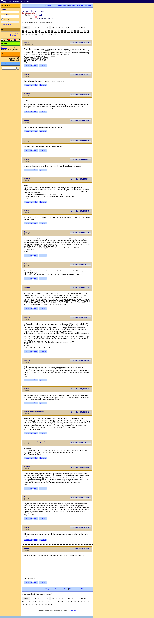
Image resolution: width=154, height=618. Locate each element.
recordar (6, 19)
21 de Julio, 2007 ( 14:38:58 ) (80, 121)
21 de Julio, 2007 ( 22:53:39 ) (80, 287)
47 (36, 35)
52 (52, 35)
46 (33, 35)
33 (59, 31)
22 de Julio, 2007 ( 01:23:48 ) (80, 389)
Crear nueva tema (61, 5)
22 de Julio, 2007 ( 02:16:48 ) (80, 528)
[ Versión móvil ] (25, 1)
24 (29, 31)
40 (81, 31)
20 (85, 27)
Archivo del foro (12, 37)
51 (49, 35)
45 (29, 35)
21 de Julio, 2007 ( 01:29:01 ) (80, 75)
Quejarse (43, 66)
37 (72, 31)
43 (23, 35)
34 (62, 31)
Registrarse (14, 35)
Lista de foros (86, 5)
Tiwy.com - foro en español (33, 11)
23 (26, 31)
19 (82, 27)
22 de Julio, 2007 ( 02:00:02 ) (80, 412)
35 (65, 31)
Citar (35, 66)
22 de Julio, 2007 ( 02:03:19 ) (80, 442)
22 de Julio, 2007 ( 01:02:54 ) (80, 360)
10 (53, 27)
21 (88, 27)
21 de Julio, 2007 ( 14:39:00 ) (80, 140)
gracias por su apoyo (45, 18)
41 (85, 31)
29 (46, 31)
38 (75, 31)
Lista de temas (74, 5)
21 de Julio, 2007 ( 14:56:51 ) (80, 159)
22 (23, 31)
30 (49, 31)
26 (36, 31)
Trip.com (4, 48)
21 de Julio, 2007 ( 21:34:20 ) (80, 232)
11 (56, 27)
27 (39, 31)
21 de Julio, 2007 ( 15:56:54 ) (80, 179)
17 (75, 27)
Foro (16, 33)
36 (68, 31)
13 (62, 27)
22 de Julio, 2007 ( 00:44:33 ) (80, 318)
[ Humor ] (16, 1)
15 (69, 27)
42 (88, 31)
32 (55, 31)
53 (55, 35)
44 (26, 35)
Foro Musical (36, 15)
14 (66, 27)
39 (78, 31)
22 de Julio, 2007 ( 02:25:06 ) (80, 549)
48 (39, 35)
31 (52, 31)
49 (42, 35)
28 (42, 31)
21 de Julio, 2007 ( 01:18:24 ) (80, 42)
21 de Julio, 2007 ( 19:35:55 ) (80, 211)
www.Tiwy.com (71, 610)
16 (72, 27)
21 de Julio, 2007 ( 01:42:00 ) (80, 94)
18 (79, 27)
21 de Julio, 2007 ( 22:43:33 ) (80, 264)
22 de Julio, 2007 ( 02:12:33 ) (80, 467)
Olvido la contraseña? (8, 24)
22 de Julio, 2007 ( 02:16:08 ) (80, 497)
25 (33, 31)
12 (59, 27)
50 (46, 35)
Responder (49, 5)
